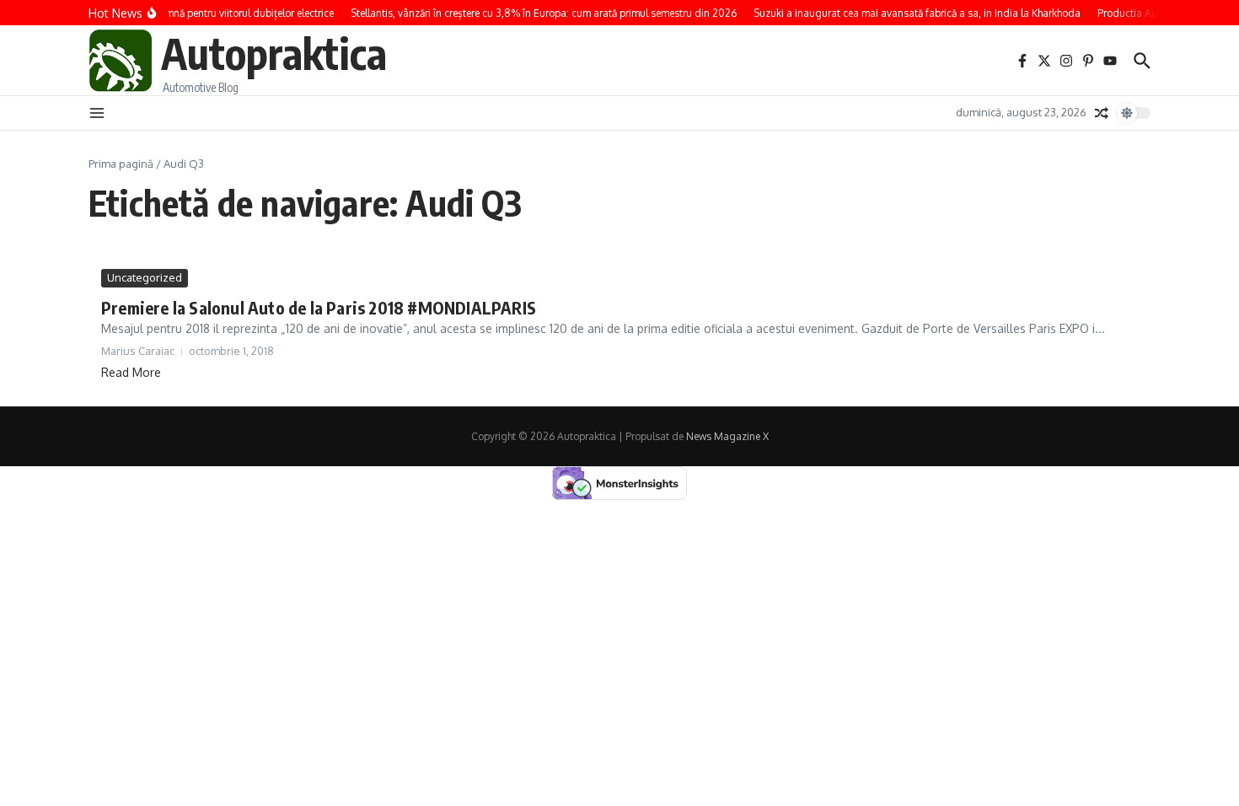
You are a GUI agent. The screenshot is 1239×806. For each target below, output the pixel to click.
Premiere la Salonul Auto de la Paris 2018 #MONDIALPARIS (318, 307)
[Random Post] (1101, 113)
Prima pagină (120, 163)
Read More (131, 372)
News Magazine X (727, 436)
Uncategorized (144, 277)
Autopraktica (274, 52)
